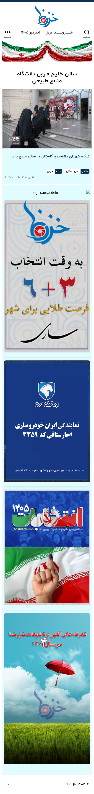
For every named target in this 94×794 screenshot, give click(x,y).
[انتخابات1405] (47, 547)
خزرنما (71, 784)
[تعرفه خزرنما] (47, 688)
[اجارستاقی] (47, 421)
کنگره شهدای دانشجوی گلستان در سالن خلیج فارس (49, 156)
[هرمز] (47, 51)
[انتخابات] (47, 276)
